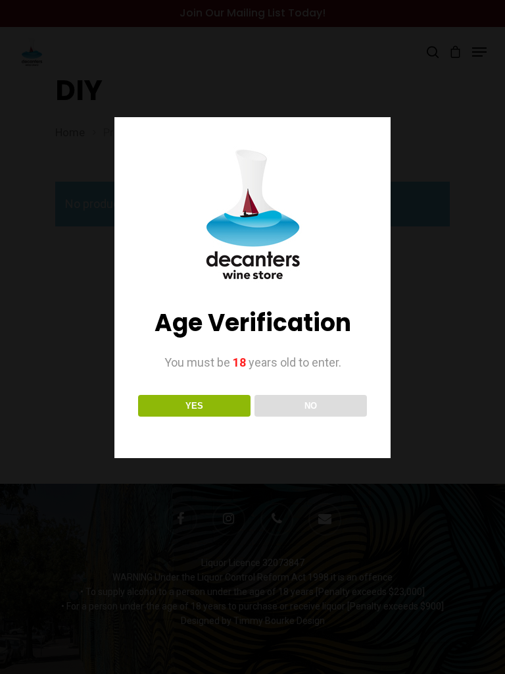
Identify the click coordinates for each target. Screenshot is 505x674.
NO (310, 406)
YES (194, 406)
